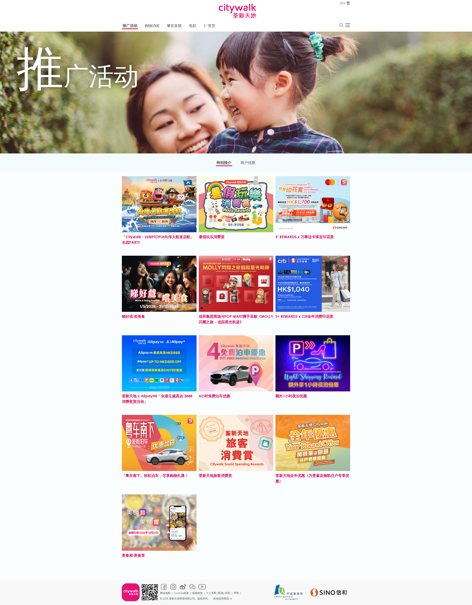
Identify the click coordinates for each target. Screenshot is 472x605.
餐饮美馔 (174, 25)
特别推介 (224, 162)
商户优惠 (248, 162)
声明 (236, 593)
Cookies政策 (181, 593)
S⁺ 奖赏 (209, 25)
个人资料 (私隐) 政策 (218, 593)
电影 (192, 25)
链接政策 (197, 593)
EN (342, 3)
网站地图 (165, 593)
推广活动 (130, 25)
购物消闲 (152, 25)
